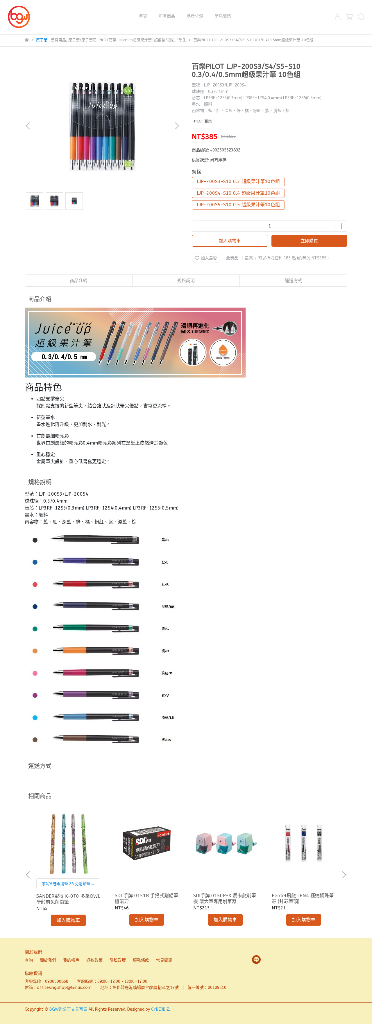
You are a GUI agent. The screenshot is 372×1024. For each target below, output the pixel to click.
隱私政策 (118, 960)
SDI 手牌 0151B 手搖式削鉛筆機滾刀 (146, 898)
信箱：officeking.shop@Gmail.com (58, 987)
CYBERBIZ (160, 1009)
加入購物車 (230, 240)
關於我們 (48, 960)
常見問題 (222, 16)
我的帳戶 (71, 960)
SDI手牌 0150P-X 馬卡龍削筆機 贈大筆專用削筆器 (224, 898)
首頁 (143, 16)
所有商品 (167, 16)
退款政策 (94, 960)
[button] (176, 125)
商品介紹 (78, 280)
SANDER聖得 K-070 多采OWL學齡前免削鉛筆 (68, 899)
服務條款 (141, 960)
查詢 (29, 960)
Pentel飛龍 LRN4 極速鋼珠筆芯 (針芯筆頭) (303, 898)
